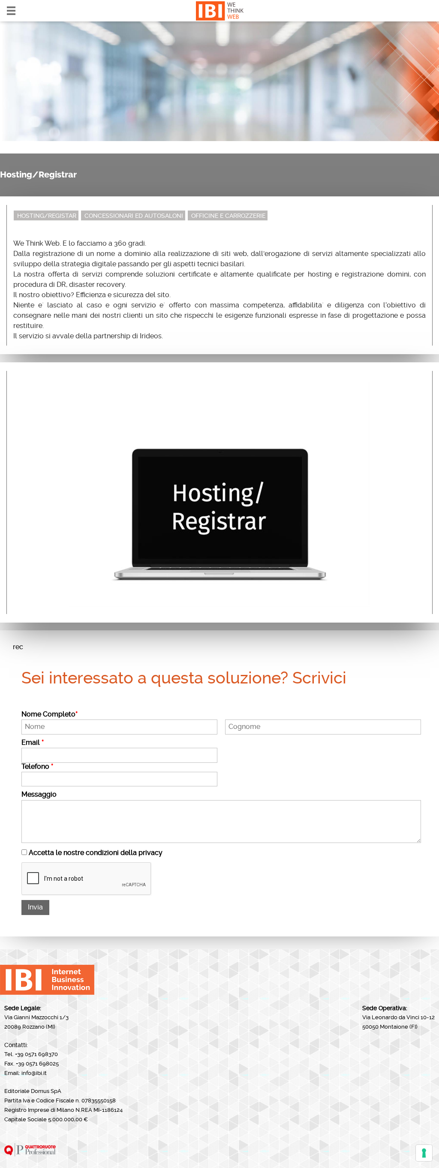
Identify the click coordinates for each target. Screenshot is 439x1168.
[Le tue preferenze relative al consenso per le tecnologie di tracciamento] (424, 1153)
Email (32, 743)
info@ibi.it (34, 1073)
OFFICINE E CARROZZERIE (228, 215)
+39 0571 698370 (36, 1054)
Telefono (37, 767)
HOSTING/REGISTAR (46, 215)
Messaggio (39, 794)
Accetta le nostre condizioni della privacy (95, 853)
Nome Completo (49, 714)
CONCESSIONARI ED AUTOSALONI (133, 215)
